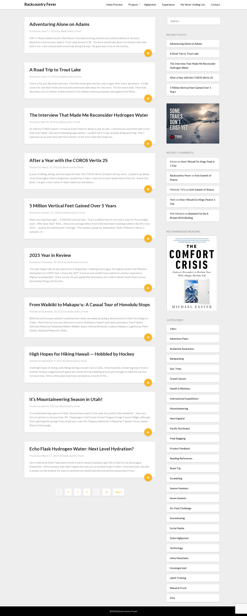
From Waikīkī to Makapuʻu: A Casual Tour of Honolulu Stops (89, 304)
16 (106, 492)
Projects (133, 4)
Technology (176, 548)
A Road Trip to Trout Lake (55, 69)
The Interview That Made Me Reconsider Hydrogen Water (88, 115)
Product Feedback (180, 448)
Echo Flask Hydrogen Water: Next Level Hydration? (81, 448)
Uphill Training (178, 577)
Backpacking (177, 358)
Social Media (177, 528)
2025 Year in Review (50, 255)
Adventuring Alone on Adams (59, 24)
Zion (172, 597)
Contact (215, 4)
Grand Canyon (178, 378)
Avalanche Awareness (182, 348)
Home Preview (114, 4)
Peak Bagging (178, 438)
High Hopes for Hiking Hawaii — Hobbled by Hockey (81, 354)
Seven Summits (178, 498)
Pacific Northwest (180, 428)
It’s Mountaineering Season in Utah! (65, 399)
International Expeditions (184, 398)
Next (118, 492)
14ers (173, 328)
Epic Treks (175, 368)
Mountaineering (179, 408)
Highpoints (150, 4)
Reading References (181, 458)
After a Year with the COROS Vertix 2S (68, 160)
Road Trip (175, 468)
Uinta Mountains (179, 558)
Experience (168, 4)
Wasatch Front (178, 587)
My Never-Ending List (192, 4)
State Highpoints (179, 538)
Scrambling (176, 478)
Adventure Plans (179, 338)
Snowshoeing (177, 518)
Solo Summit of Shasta (201, 189)
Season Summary (179, 488)
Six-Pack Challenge (180, 508)
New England (177, 418)
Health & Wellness (180, 388)
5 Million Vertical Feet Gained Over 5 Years (72, 205)
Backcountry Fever (40, 4)
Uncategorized (178, 567)
